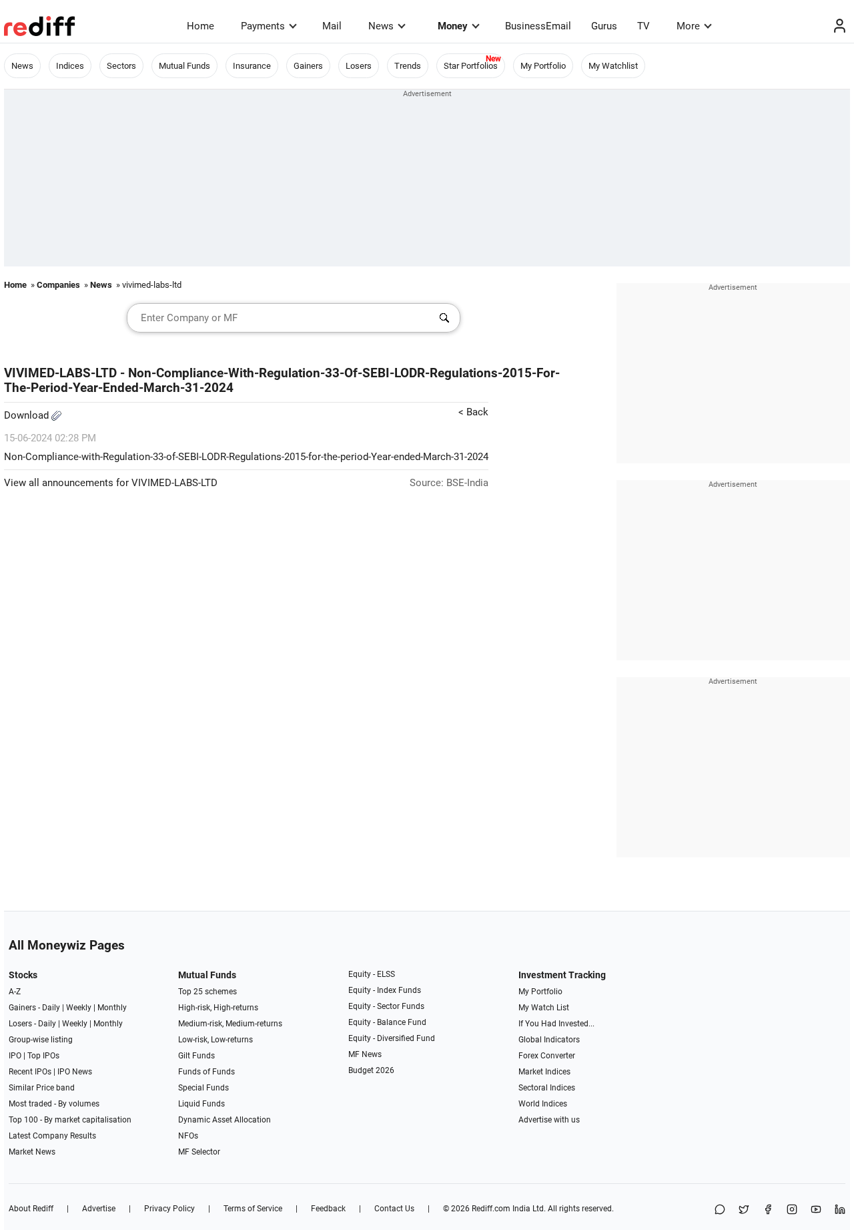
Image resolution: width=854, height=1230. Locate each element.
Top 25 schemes (207, 991)
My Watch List (543, 1007)
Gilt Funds (196, 1055)
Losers (359, 66)
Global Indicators (549, 1039)
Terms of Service (253, 1208)
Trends (407, 66)
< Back (473, 412)
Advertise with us (549, 1119)
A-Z (15, 991)
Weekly (78, 1007)
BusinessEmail (538, 26)
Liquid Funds (201, 1103)
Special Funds (203, 1087)
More (688, 26)
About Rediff (31, 1208)
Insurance (252, 66)
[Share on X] (744, 1210)
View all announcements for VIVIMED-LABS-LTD (111, 483)
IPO (15, 1055)
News (381, 26)
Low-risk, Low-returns (215, 1039)
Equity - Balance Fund (387, 1022)
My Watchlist (613, 66)
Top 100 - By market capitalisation (70, 1119)
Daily (51, 1007)
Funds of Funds (206, 1071)
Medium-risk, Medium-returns (230, 1023)
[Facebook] (768, 1210)
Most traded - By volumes (54, 1103)
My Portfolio (543, 66)
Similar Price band (42, 1087)
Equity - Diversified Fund (391, 1038)
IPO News (74, 1071)
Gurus (604, 26)
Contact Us (394, 1208)
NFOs (188, 1136)
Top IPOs (43, 1055)
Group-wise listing (41, 1039)
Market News (32, 1152)
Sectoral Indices (546, 1087)
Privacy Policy (169, 1208)
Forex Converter (546, 1055)
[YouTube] (816, 1210)
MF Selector (199, 1152)
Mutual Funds (184, 66)
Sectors (121, 66)
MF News (365, 1054)
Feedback (328, 1208)
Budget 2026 (371, 1070)
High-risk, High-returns (218, 1007)
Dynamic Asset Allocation (224, 1119)
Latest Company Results (52, 1136)
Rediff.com (491, 1208)
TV (643, 26)
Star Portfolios (471, 66)
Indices (70, 66)
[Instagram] (792, 1210)
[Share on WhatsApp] (720, 1210)
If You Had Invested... (556, 1023)
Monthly (112, 1007)
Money (453, 26)
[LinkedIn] (840, 1210)
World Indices (542, 1103)
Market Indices (544, 1071)
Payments (263, 26)
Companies (58, 285)
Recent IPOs (30, 1071)
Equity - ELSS (371, 974)
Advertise (98, 1208)
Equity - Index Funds (384, 990)
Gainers (308, 66)
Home (200, 26)
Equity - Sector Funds (386, 1006)
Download (27, 415)
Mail (332, 26)
